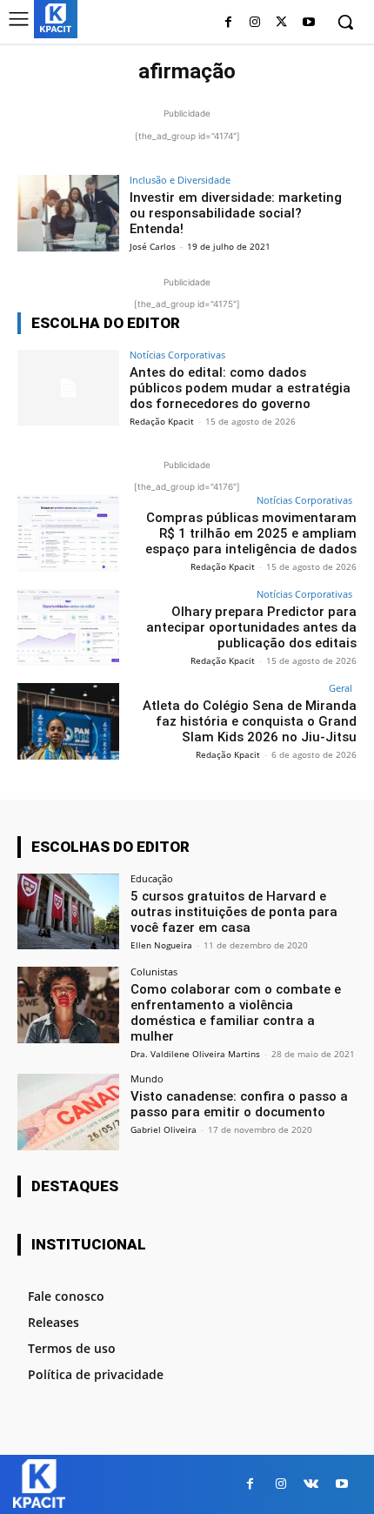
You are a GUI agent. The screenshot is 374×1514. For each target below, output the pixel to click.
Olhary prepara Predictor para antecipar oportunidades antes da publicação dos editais (251, 627)
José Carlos (153, 246)
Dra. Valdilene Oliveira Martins (195, 1054)
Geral (340, 688)
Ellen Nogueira (161, 945)
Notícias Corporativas (177, 354)
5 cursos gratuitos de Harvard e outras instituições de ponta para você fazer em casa (233, 911)
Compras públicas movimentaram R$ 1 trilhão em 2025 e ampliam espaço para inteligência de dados (251, 533)
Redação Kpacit (162, 421)
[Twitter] (281, 23)
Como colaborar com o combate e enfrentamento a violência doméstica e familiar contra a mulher (235, 1012)
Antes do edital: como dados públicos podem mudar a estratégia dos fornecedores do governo (240, 388)
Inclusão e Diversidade (180, 179)
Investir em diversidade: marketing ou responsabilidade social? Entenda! (236, 213)
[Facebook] (228, 23)
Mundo (147, 1078)
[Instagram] (255, 23)
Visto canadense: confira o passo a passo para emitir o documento (239, 1104)
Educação (151, 878)
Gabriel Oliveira (163, 1129)
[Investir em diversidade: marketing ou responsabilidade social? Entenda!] (68, 213)
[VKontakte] (311, 1484)
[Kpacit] (55, 17)
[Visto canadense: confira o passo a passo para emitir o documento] (68, 1112)
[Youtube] (308, 23)
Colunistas (153, 971)
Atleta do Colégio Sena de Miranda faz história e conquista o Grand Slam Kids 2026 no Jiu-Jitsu (250, 721)
